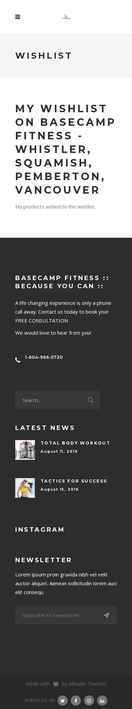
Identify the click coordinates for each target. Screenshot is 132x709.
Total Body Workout (75, 443)
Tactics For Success (74, 481)
